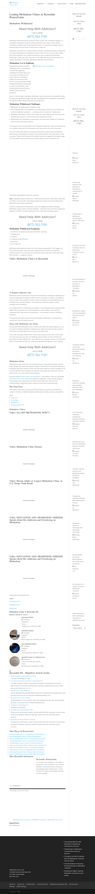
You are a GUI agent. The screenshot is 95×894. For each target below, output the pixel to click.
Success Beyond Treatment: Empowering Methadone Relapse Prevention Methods (78, 416)
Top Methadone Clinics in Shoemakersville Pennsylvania (26, 750)
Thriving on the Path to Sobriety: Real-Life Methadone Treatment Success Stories (78, 250)
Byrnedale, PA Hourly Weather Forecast (23, 719)
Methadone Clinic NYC (39, 820)
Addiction (40, 4)
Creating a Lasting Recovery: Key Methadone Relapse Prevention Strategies (78, 473)
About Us (12, 884)
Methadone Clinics (15, 601)
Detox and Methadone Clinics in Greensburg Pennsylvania (27, 739)
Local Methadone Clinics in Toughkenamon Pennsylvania (27, 734)
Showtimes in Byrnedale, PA (19, 705)
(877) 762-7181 (37, 36)
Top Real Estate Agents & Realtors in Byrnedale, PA (26, 681)
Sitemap (75, 153)
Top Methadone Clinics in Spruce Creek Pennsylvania (25, 743)
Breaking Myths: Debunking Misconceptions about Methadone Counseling (78, 559)
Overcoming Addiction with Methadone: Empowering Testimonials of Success (72, 844)
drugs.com (14, 398)
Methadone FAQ (80, 4)
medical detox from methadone (30, 376)
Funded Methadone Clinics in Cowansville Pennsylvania (26, 741)
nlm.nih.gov (14, 400)
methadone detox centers (17, 379)
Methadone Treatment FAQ (58, 884)
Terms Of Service (42, 884)
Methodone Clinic (14, 605)
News (71, 4)
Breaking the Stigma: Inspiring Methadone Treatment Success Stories (74, 873)
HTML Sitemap (21, 886)
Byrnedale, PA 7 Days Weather (20, 690)
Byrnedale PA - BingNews (22, 672)
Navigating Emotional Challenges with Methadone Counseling (77, 527)
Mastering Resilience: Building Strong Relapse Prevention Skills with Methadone (78, 385)
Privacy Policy (30, 884)
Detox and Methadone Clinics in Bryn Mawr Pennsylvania (27, 754)
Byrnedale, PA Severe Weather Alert (22, 710)
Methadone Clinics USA (55, 820)
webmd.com (14, 402)
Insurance (50, 4)
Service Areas (62, 4)
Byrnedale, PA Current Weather (20, 698)
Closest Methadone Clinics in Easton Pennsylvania (25, 736)
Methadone (13, 608)
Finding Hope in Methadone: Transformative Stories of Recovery (73, 851)
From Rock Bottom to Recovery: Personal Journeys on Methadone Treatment (78, 283)
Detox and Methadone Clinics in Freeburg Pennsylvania (26, 747)
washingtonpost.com (17, 405)
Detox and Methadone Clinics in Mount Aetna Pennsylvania (27, 745)
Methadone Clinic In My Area (22, 820)
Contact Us (20, 884)
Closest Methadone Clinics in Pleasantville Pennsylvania (26, 752)
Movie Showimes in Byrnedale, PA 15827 (23, 676)
